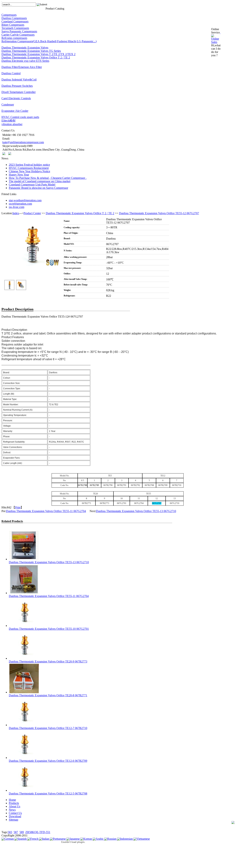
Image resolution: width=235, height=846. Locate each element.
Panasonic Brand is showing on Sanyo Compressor (38, 187)
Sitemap (13, 819)
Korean (87, 838)
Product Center (32, 213)
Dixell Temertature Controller (18, 92)
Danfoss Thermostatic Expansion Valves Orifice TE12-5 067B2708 (48, 793)
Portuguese (59, 838)
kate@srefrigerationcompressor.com (23, 142)
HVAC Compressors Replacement (29, 168)
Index (15, 213)
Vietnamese (143, 838)
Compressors (9, 14)
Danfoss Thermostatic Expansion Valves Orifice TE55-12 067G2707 (159, 213)
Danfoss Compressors (14, 18)
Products (12, 8)
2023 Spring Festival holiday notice (29, 164)
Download (15, 816)
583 (10, 832)
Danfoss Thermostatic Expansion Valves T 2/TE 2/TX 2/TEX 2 (38, 54)
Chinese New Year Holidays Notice (29, 171)
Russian (111, 838)
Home (4, 8)
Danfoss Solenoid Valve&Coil (19, 79)
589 (21, 832)
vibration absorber (11, 124)
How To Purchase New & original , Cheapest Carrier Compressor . (47, 177)
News (30, 8)
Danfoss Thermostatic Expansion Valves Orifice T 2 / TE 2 (35, 57)
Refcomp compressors (14, 38)
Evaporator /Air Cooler (14, 110)
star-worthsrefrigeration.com (25, 200)
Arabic (100, 838)
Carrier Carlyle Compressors (18, 34)
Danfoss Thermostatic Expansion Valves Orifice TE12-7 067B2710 (48, 728)
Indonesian (126, 838)
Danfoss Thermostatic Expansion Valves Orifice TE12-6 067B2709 (48, 760)
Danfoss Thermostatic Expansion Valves (24, 47)
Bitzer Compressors (12, 24)
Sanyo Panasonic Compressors (19, 31)
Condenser (7, 104)
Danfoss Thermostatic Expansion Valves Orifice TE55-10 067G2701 (49, 628)
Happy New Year (19, 174)
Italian (45, 838)
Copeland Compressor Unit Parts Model (32, 184)
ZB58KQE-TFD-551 (37, 832)
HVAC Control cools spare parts (20, 117)
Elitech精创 (8, 120)
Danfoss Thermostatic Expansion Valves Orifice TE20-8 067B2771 (48, 695)
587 (16, 832)
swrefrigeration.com (20, 203)
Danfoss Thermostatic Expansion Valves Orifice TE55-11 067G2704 (46, 511)
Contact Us (39, 8)
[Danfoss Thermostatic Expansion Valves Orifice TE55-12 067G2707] (31, 251)
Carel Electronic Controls (16, 98)
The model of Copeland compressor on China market (39, 181)
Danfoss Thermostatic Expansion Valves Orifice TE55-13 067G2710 (136, 511)
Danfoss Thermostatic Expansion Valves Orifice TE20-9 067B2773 (48, 661)
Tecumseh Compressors (15, 28)
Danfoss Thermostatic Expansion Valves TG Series (31, 50)
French (34, 838)
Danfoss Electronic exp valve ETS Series (25, 60)
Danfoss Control (11, 73)
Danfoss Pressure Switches (17, 85)
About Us (22, 8)
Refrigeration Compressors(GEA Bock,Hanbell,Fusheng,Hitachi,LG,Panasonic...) (49, 41)
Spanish (22, 838)
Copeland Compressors (14, 21)
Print (18, 507)
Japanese (74, 838)
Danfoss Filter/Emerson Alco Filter (21, 67)
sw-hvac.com (16, 207)
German (9, 838)
